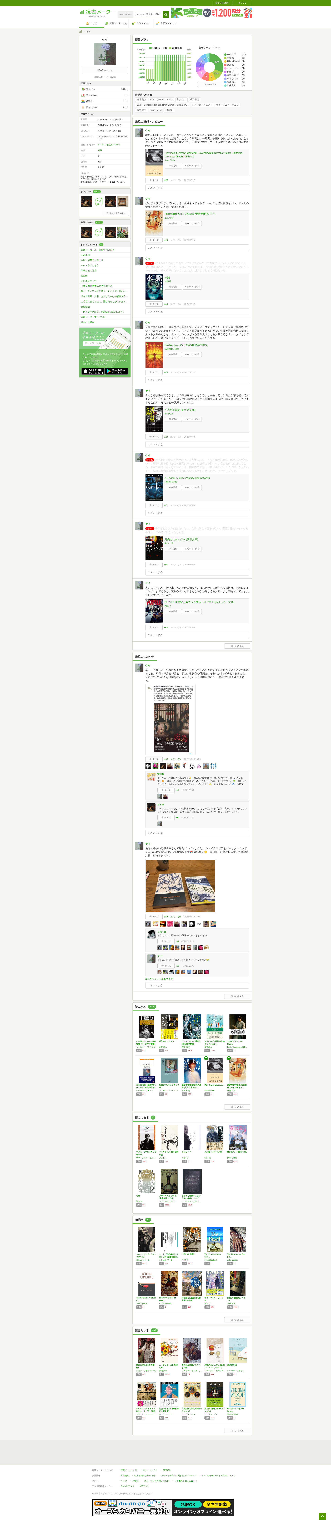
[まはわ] (98, 206)
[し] (122, 206)
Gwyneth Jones (172, 349)
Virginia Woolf (232, 1414)
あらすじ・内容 (192, 166)
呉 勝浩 (185, 1260)
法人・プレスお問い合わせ (156, 1481)
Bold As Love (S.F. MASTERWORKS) (186, 345)
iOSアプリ (144, 1486)
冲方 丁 (207, 1303)
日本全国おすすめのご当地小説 (96, 286)
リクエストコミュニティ (185, 1481)
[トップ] (80, 32)
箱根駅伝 (85, 306)
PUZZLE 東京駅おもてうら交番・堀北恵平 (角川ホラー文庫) (199, 602)
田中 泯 (185, 1158)
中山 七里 (169, 413)
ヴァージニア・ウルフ (227, 105)
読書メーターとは (129, 1470)
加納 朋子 (163, 1371)
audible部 (85, 255)
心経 (138, 1196)
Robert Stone (171, 482)
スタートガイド (150, 1470)
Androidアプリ (127, 1486)
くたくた (161, 931)
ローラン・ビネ (165, 1414)
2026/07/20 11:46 (192, 917)
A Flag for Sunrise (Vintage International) (187, 477)
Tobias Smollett (165, 1303)
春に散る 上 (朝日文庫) (237, 1152)
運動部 (84, 275)
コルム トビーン (143, 1260)
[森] (122, 237)
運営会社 (125, 1476)
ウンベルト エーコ (167, 1201)
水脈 (167, 277)
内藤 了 (168, 606)
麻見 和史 (141, 110)
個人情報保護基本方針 (144, 1476)
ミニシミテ (186, 1152)
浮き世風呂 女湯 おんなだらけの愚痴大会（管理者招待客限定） (106, 296)
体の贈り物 (232, 1365)
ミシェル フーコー (167, 1260)
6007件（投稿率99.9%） (109, 144)
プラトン (163, 1158)
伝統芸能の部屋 (89, 270)
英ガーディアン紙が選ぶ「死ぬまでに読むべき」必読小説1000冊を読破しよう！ (106, 291)
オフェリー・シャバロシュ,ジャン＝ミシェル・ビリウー (146, 1414)
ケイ (148, 130)
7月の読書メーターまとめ (105, 77)
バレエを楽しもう (90, 265)
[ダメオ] (86, 206)
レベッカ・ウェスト (202, 105)
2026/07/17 (189, 180)
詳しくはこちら (93, 343)
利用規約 (167, 1470)
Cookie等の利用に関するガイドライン (178, 1476)
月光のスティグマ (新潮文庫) (181, 539)
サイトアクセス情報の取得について (218, 1476)
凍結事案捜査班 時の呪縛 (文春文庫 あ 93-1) (190, 214)
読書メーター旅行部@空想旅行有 (97, 250)
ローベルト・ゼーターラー (214, 1371)
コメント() (175, 180)
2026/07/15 (189, 240)
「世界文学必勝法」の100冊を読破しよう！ (103, 312)
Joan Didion (156, 110)
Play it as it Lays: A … (214, 1085)
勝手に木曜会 (87, 322)
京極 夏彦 (231, 1303)
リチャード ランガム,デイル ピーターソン (192, 1371)
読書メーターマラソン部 (93, 317)
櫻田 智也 (194, 99)
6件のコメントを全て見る (159, 979)
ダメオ (160, 804)
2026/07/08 (189, 437)
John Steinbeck (210, 1260)
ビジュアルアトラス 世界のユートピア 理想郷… (146, 1411)
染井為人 (181, 99)
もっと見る (212, 84)
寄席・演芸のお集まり (92, 260)
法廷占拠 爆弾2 (188, 1254)
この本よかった (89, 281)
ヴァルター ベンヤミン (161, 99)
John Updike (232, 1260)
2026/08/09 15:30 (192, 759)
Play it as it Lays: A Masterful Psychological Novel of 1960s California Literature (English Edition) (203, 154)
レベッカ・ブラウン (235, 1371)
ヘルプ (124, 1481)
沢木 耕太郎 (232, 1158)
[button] (166, 14)
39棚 (100, 150)
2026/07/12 (189, 304)
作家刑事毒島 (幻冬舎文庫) (180, 409)
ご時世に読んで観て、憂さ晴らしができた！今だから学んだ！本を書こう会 (106, 301)
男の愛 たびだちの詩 (213, 1152)
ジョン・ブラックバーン (146, 1371)
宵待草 (160, 774)
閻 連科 (139, 1201)
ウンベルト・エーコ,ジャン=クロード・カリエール (192, 1201)
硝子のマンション (166, 1041)
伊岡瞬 (169, 110)
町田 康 (207, 1158)
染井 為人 (141, 99)
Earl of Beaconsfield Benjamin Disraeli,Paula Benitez (163, 105)
